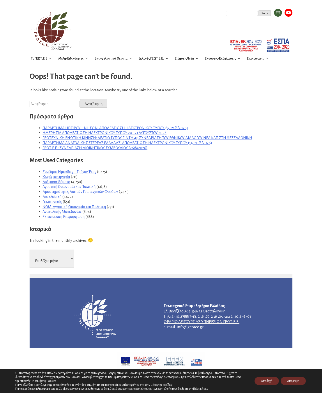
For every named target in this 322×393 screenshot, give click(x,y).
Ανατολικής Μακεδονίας (62, 212)
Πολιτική (198, 388)
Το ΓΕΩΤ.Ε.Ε (39, 58)
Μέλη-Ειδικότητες (70, 58)
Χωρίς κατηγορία (56, 177)
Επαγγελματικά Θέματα (110, 58)
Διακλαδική (52, 197)
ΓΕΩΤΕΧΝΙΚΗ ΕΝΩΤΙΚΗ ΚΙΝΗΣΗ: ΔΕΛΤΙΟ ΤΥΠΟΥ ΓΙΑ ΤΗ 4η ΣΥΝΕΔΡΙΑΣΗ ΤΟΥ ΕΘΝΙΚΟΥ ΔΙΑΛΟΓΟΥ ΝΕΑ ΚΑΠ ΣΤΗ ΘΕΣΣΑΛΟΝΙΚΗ (147, 138)
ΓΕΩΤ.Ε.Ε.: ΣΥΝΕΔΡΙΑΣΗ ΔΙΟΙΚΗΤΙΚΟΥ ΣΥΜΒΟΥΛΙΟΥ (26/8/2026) (94, 148)
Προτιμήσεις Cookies (44, 380)
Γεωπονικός (52, 202)
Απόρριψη (293, 380)
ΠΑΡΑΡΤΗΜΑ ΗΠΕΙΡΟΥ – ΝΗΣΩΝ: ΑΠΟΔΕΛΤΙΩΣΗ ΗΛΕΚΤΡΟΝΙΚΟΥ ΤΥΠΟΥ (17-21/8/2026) (115, 128)
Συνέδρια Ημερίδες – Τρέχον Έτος (69, 172)
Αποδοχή (266, 380)
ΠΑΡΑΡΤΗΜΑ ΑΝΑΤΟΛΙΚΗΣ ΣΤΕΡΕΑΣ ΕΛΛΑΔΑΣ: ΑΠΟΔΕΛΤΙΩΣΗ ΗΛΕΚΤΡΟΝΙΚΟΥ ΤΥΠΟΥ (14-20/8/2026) (127, 143)
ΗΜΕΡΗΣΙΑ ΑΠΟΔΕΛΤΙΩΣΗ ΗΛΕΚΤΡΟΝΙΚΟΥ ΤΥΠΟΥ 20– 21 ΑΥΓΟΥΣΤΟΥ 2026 (104, 133)
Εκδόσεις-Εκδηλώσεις (220, 58)
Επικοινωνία (255, 58)
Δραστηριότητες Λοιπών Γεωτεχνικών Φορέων (80, 192)
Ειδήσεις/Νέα (184, 58)
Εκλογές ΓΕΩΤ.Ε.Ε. (151, 58)
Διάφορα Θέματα (56, 182)
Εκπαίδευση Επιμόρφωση (63, 217)
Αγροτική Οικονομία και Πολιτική (69, 187)
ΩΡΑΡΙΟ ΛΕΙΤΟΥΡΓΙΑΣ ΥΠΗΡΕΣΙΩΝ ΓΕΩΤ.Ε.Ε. (201, 321)
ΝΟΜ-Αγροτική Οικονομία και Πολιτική (74, 207)
